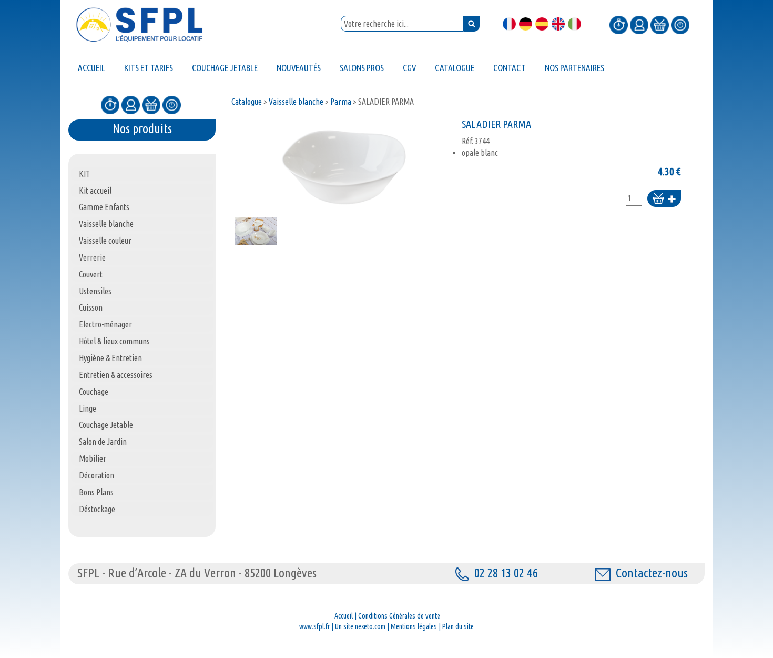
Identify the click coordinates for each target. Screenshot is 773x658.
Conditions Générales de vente (399, 616)
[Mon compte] (639, 24)
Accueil (343, 616)
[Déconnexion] (680, 24)
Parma (340, 101)
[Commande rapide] (618, 24)
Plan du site (458, 626)
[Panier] (659, 24)
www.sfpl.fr (314, 626)
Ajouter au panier (664, 199)
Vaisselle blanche (296, 101)
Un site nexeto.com (360, 626)
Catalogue (246, 101)
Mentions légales (414, 626)
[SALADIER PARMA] (344, 166)
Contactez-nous (652, 573)
